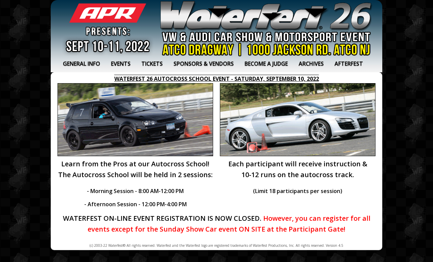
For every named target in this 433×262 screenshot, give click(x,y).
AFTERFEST (349, 63)
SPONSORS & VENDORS (204, 63)
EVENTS (121, 63)
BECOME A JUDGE (266, 63)
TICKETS (152, 63)
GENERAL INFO (81, 63)
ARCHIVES (311, 63)
